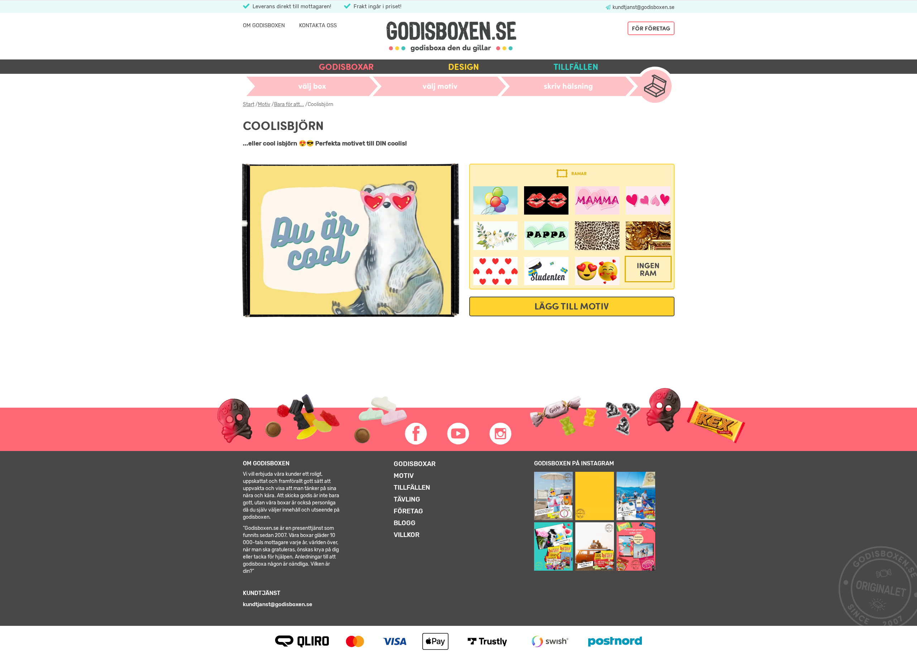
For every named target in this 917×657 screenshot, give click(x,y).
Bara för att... (289, 104)
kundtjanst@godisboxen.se (642, 7)
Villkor (406, 535)
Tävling (407, 499)
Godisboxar (346, 67)
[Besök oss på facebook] (416, 433)
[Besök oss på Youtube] (458, 433)
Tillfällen (575, 67)
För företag (651, 28)
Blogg (405, 523)
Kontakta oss (318, 25)
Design (463, 67)
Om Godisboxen (264, 25)
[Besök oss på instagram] (500, 433)
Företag (408, 511)
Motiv (264, 104)
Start (248, 104)
